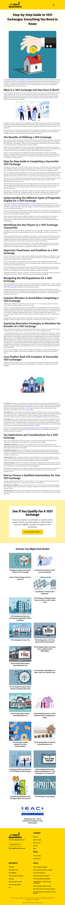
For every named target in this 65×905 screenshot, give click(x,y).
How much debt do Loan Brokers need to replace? (44, 892)
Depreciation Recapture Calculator (43, 870)
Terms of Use (37, 858)
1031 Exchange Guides (15, 884)
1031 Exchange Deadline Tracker (42, 886)
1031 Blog (11, 878)
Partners (35, 845)
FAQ (10, 887)
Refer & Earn (36, 843)
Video (34, 848)
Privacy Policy (37, 855)
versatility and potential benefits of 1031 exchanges (35, 428)
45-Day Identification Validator (41, 878)
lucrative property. (29, 409)
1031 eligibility (12, 873)
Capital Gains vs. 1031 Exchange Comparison (42, 882)
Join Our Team (37, 840)
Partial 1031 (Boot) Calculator (41, 876)
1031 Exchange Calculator (40, 867)
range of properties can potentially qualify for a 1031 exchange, (23, 203)
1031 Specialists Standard (16, 876)
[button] (53, 4)
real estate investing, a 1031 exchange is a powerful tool (19, 79)
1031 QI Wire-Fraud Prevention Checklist (44, 889)
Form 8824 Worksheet (39, 873)
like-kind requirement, (11, 287)
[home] (30, 5)
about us (35, 837)
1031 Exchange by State (15, 881)
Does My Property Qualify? (32, 532)
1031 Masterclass (13, 870)
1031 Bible (11, 867)
